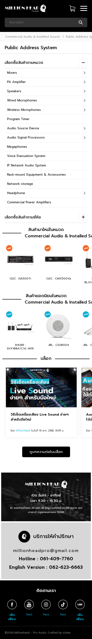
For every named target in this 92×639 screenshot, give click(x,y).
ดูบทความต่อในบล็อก (46, 451)
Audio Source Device (23, 128)
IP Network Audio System (26, 165)
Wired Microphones (22, 100)
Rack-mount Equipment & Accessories (36, 174)
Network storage (20, 184)
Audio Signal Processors (26, 137)
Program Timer (18, 119)
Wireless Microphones (24, 110)
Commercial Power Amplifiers (29, 202)
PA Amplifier (16, 82)
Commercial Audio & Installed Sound (32, 37)
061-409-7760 (56, 558)
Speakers (14, 91)
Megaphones (17, 146)
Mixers (12, 72)
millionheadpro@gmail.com (46, 550)
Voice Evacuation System (26, 156)
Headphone (16, 193)
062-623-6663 (66, 567)
